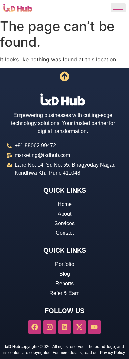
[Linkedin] (64, 327)
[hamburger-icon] (118, 7)
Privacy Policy (112, 352)
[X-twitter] (79, 327)
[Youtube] (94, 327)
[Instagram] (49, 327)
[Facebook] (34, 327)
